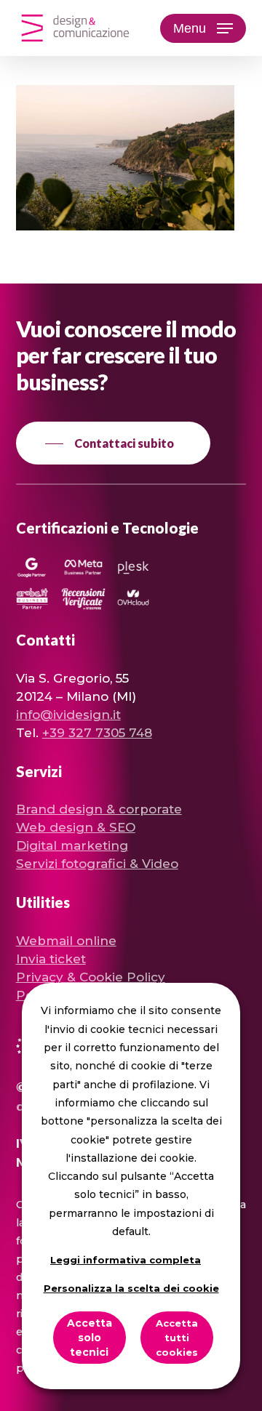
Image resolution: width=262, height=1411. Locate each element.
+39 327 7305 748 (97, 732)
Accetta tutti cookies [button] (177, 1337)
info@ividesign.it (68, 714)
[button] (203, 28)
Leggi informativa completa (125, 1260)
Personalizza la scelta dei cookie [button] (131, 1288)
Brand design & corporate (99, 809)
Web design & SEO (75, 827)
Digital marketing (72, 845)
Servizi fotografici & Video (97, 863)
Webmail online (66, 940)
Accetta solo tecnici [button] (89, 1337)
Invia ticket (51, 959)
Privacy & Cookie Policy (90, 977)
